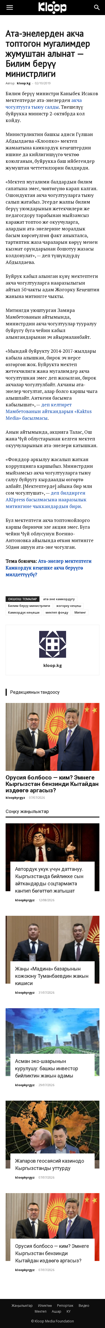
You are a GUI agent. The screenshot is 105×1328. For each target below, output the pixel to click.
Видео (84, 1305)
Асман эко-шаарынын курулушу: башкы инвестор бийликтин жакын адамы (46, 1068)
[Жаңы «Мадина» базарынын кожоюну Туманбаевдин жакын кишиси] (52, 950)
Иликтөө (45, 1305)
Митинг (80, 612)
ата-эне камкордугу (59, 599)
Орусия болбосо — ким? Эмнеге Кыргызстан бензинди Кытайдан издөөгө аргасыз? (52, 784)
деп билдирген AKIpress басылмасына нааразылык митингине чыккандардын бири (46, 499)
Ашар (56, 1311)
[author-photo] (52, 657)
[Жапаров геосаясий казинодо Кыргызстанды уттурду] (52, 1135)
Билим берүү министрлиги (29, 606)
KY (69, 1311)
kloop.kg (24, 83)
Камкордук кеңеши (23, 612)
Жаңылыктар (22, 1305)
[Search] (97, 7)
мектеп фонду (57, 612)
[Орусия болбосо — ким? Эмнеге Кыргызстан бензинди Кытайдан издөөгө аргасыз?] (52, 737)
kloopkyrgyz (15, 797)
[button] (9, 7)
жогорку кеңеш (68, 606)
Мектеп (40, 1311)
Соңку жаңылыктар (27, 811)
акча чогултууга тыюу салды (44, 103)
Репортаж (65, 1305)
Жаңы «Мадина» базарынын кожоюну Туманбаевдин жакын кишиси (51, 976)
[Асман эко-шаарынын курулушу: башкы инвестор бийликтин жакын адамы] (52, 1042)
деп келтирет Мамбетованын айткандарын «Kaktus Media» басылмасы (49, 411)
